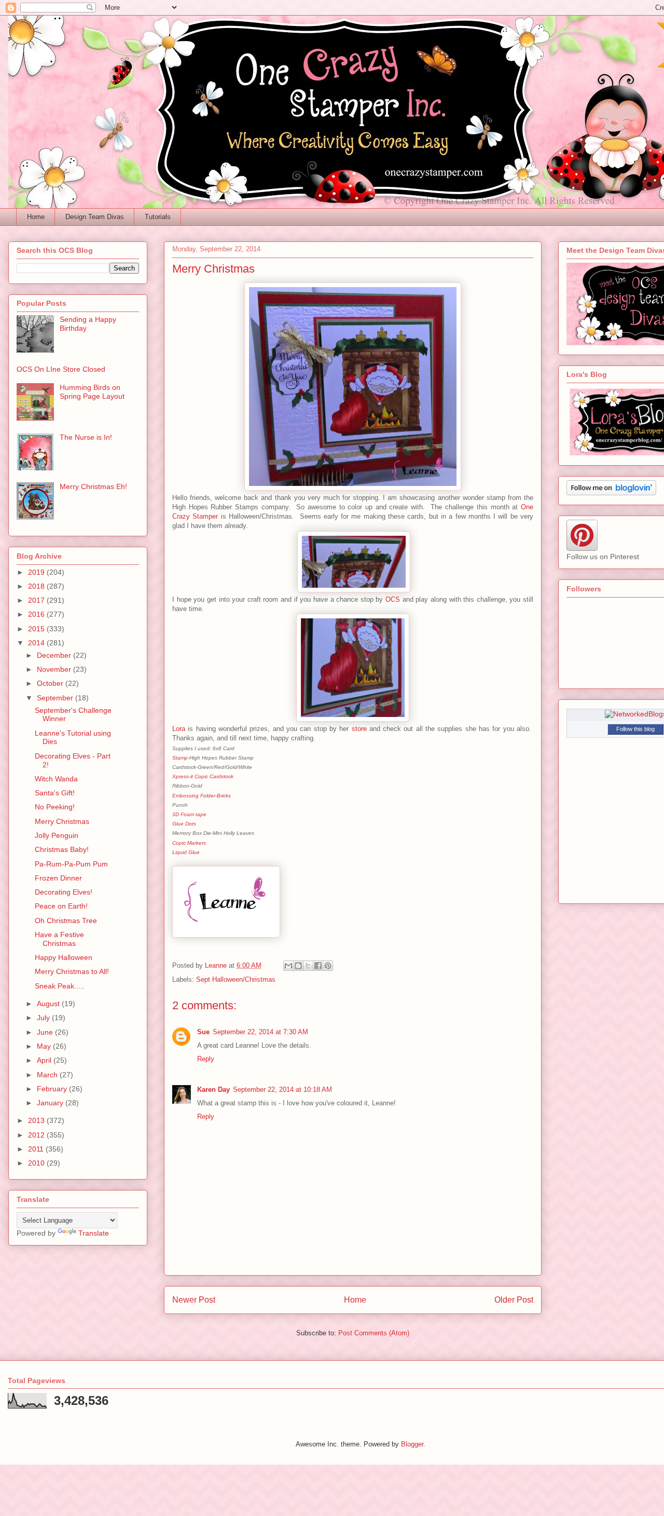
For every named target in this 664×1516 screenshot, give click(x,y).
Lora (178, 729)
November (55, 669)
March (48, 1075)
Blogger (412, 1444)
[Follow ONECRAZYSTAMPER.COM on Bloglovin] (611, 493)
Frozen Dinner (58, 878)
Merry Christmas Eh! (93, 486)
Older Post (513, 1299)
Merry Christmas (62, 821)
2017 (37, 600)
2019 (37, 572)
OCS (392, 599)
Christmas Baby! (62, 849)
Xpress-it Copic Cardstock (202, 776)
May (45, 1046)
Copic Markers (189, 843)
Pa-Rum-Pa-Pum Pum (71, 864)
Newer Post (193, 1299)
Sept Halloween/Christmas (235, 979)
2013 (37, 1120)
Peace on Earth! (61, 906)
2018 (37, 586)
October (51, 683)
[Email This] (288, 965)
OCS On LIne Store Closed (61, 369)
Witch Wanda (56, 779)
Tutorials (158, 217)
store (359, 729)
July (44, 1017)
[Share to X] (308, 965)
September (56, 698)
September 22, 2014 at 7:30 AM (260, 1032)
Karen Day (213, 1089)
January (51, 1103)
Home (36, 217)
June (46, 1032)
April (45, 1060)
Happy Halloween (63, 957)
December (55, 655)
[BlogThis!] (298, 965)
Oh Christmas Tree (66, 920)
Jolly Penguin (56, 835)
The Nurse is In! (86, 437)
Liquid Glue (186, 852)
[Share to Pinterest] (328, 965)
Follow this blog (635, 729)
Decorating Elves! (63, 892)
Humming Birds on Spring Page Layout (92, 391)
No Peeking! (55, 807)
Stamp (180, 758)
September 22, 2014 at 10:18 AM (282, 1089)
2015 (37, 629)
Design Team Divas (94, 217)
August (49, 1003)
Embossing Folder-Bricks (201, 795)
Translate (93, 1233)
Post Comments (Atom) (373, 1333)
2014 (37, 643)
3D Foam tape (189, 814)
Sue (203, 1032)
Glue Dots (184, 824)
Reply (205, 1059)
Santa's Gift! (55, 793)
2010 (37, 1163)
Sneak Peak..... (60, 986)
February (53, 1089)
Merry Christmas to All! (72, 971)
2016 (37, 614)
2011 (37, 1149)
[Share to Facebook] (318, 965)
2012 (37, 1135)
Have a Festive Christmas (59, 939)
